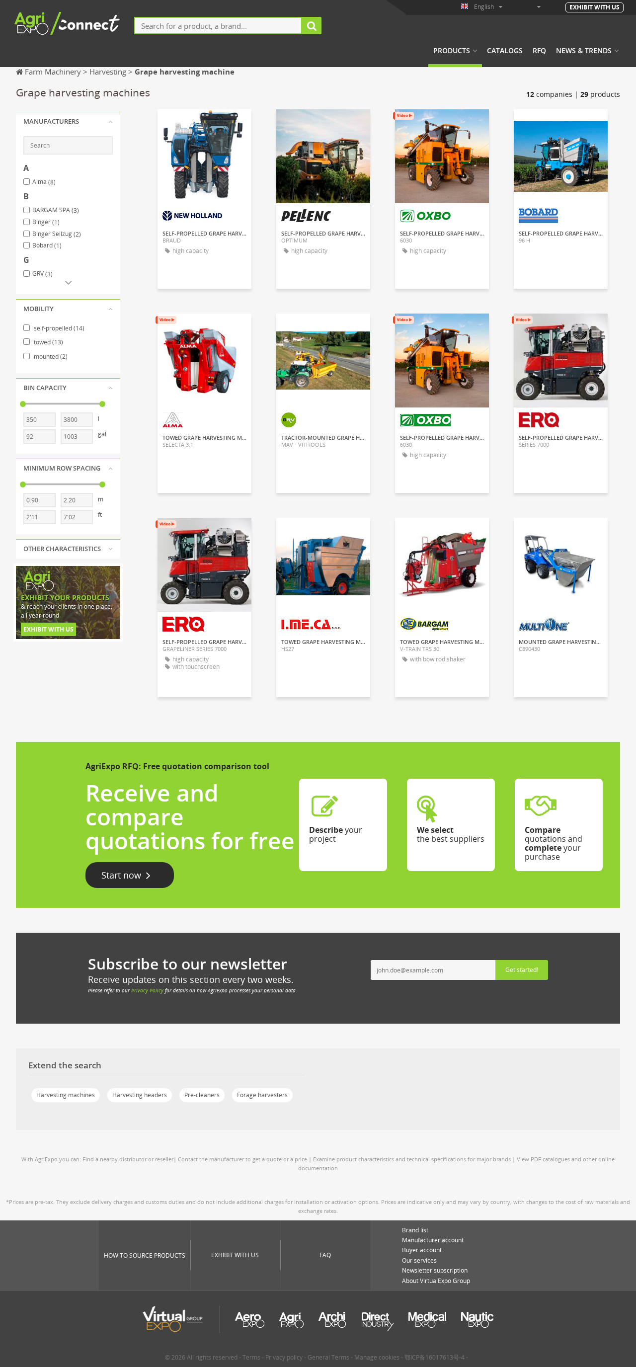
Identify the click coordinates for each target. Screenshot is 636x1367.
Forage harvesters (262, 1095)
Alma (44, 181)
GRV (42, 273)
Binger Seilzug (56, 234)
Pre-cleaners (202, 1095)
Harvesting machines (65, 1095)
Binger (46, 222)
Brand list (415, 1230)
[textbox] (218, 25)
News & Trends (584, 50)
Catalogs (505, 50)
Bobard (47, 245)
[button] (68, 121)
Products (451, 50)
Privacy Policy (147, 990)
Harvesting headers (139, 1095)
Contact (204, 125)
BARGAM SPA (55, 210)
